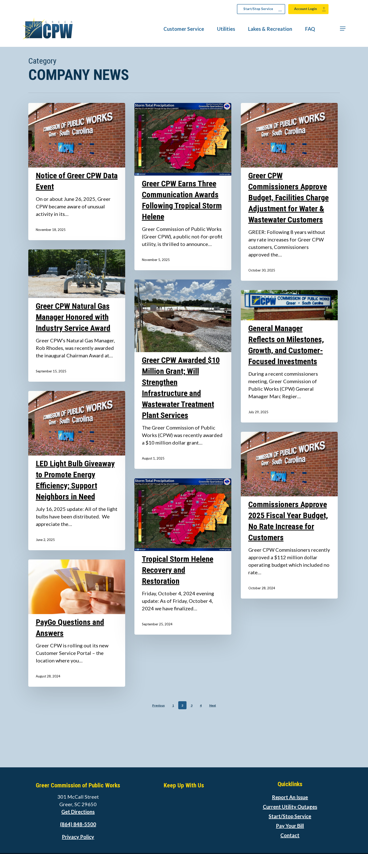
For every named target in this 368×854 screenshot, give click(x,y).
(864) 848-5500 (78, 824)
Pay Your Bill (290, 826)
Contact (289, 835)
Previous (158, 705)
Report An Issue (290, 797)
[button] (342, 28)
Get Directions (78, 812)
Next (212, 705)
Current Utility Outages (290, 807)
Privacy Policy (78, 837)
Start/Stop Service (290, 816)
